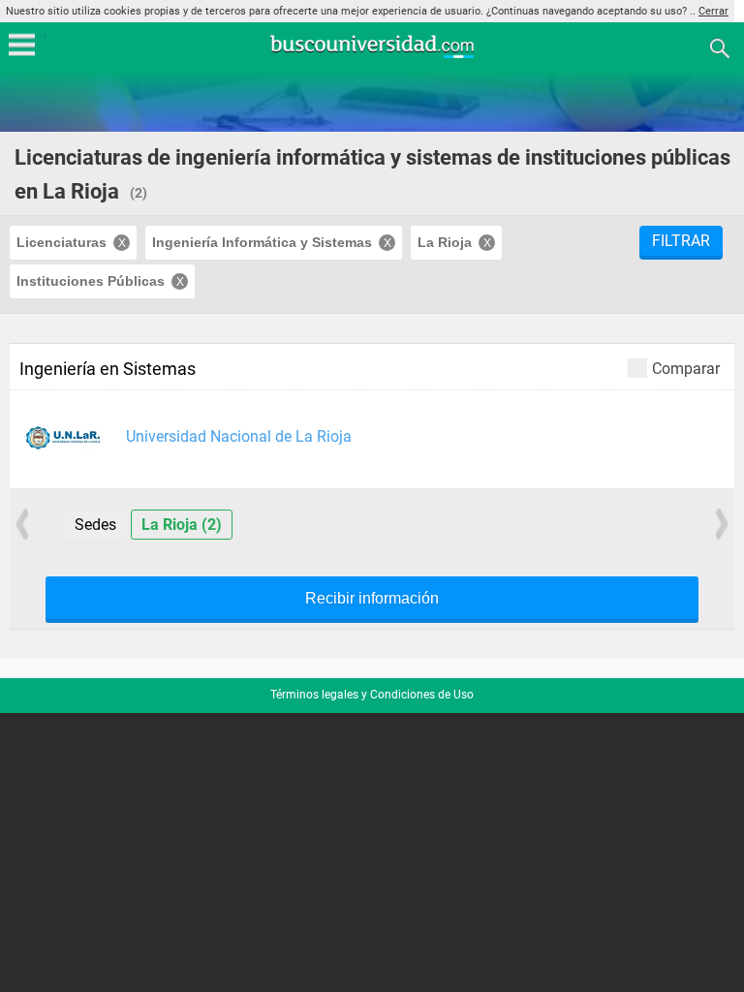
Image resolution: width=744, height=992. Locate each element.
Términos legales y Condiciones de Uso (372, 694)
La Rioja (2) (181, 524)
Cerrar (713, 11)
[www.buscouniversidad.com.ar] (372, 55)
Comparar (686, 368)
